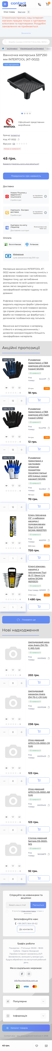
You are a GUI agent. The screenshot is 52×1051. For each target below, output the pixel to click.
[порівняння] (46, 1045)
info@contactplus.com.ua (26, 980)
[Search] (5, 42)
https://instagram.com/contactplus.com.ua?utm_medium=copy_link (29, 974)
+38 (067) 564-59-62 (27, 923)
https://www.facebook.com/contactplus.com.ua (22, 974)
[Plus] (21, 401)
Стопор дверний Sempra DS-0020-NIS (38, 841)
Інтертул (15, 135)
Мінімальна (18, 254)
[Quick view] (6, 388)
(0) (13, 144)
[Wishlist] (13, 388)
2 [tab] (24, 113)
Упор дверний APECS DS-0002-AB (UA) (39, 792)
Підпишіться (38, 905)
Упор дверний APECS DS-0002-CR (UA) (39, 743)
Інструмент (12, 48)
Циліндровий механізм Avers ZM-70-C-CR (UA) (37, 694)
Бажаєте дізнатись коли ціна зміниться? (21, 164)
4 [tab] (30, 113)
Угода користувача (28, 911)
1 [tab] (22, 113)
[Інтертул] (9, 124)
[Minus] (4, 401)
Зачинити (26, 33)
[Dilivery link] (45, 196)
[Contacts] (39, 4)
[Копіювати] (18, 139)
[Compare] (19, 388)
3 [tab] (27, 113)
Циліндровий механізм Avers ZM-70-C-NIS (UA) (38, 645)
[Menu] (5, 4)
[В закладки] (36, 1045)
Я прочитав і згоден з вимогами (27, 912)
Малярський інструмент (32, 48)
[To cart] (39, 400)
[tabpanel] (26, 86)
